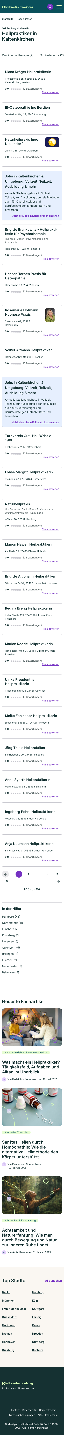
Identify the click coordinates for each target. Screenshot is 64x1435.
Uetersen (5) (10, 941)
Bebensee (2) (10, 972)
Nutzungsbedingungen (22, 1415)
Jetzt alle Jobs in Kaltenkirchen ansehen (35, 215)
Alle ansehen (53, 1280)
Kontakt (15, 1410)
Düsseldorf (9, 1317)
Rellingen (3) (10, 953)
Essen (36, 1325)
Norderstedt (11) (12, 923)
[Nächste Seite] (58, 881)
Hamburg (38, 1292)
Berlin (6, 1292)
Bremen (7, 1333)
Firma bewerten (50, 92)
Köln (35, 1300)
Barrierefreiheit (47, 1410)
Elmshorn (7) (10, 929)
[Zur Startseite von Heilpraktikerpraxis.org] (17, 7)
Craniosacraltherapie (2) (17, 55)
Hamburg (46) (11, 916)
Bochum (37, 1350)
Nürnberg (38, 1342)
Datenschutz (29, 1410)
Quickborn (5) (11, 947)
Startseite (7, 18)
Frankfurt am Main (14, 1309)
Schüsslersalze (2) (52, 55)
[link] (32, 82)
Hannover (8, 1342)
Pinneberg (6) (11, 935)
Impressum (51, 1415)
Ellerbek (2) (9, 960)
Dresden (37, 1333)
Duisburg (8, 1350)
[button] (50, 7)
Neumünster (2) (12, 966)
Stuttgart (38, 1309)
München (8, 1300)
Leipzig (36, 1317)
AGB (40, 1415)
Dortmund (8, 1325)
